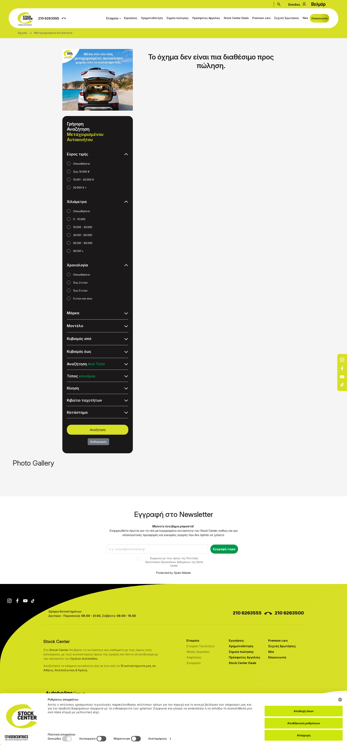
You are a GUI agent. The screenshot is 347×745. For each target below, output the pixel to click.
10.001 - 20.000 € (83, 179)
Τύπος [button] (81, 376)
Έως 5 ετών (80, 290)
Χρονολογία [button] (77, 265)
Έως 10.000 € (81, 171)
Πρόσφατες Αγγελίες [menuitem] (206, 18)
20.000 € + (80, 187)
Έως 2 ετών (80, 282)
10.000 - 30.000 (82, 227)
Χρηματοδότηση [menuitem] (152, 18)
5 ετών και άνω (82, 298)
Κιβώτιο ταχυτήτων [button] (84, 400)
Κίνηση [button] (73, 388)
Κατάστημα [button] (77, 412)
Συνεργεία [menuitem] (194, 662)
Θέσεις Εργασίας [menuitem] (198, 651)
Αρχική (22, 32)
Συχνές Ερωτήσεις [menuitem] (286, 18)
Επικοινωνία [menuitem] (319, 18)
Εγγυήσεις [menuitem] (130, 18)
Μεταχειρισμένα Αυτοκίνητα (53, 32)
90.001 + (78, 250)
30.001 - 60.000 (82, 235)
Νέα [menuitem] (305, 18)
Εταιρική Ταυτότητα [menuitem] (201, 646)
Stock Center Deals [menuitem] (236, 18)
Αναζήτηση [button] (86, 364)
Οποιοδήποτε (81, 163)
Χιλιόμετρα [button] (77, 202)
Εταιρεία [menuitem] (112, 18)
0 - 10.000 (79, 219)
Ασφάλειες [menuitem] (194, 657)
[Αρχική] (26, 19)
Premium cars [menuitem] (261, 18)
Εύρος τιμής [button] (77, 154)
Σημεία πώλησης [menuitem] (177, 18)
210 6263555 (48, 18)
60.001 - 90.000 (82, 243)
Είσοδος (294, 4)
